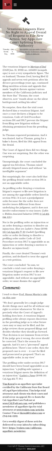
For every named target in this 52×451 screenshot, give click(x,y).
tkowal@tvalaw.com (31, 413)
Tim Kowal (9, 384)
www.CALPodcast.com (15, 403)
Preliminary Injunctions (39, 52)
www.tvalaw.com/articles (30, 410)
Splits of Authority (33, 54)
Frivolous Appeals (23, 52)
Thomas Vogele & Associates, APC (31, 446)
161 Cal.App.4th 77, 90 (14, 232)
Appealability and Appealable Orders (33, 49)
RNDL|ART (31, 449)
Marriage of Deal (38, 66)
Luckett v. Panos (27, 375)
